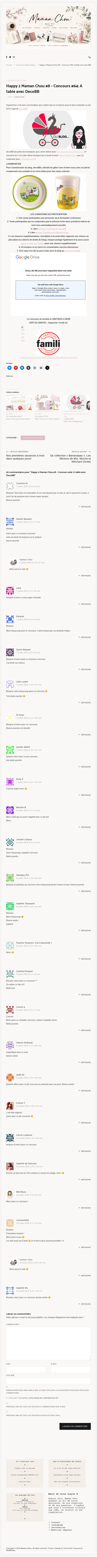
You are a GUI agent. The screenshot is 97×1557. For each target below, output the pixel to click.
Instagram (57, 1525)
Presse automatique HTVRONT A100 (25, 1475)
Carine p (20, 1007)
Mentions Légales (61, 1530)
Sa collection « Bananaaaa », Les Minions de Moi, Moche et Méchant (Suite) (70, 457)
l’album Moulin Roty (68, 155)
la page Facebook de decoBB (52, 229)
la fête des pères (27, 159)
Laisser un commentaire (75, 1426)
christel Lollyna (24, 839)
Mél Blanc (21, 1192)
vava (18, 588)
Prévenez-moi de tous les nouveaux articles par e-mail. (33, 1415)
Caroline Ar (22, 483)
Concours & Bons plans (16, 80)
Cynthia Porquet (24, 971)
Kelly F (19, 779)
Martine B (21, 807)
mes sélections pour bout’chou (70, 152)
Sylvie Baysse (23, 650)
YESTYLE (25, 1500)
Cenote (57, 1548)
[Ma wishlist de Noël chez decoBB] (19, 402)
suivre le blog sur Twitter (32, 243)
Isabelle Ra (22, 1288)
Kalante (20, 616)
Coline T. (20, 1103)
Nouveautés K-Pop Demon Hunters (67, 1475)
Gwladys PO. (22, 875)
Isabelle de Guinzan (26, 1163)
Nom (8, 1364)
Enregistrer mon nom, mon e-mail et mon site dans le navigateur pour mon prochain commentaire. (47, 1391)
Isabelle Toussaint (25, 903)
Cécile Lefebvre (24, 1135)
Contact (55, 1522)
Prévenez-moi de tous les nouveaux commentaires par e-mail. (36, 1407)
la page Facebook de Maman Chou (52, 232)
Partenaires (58, 1527)
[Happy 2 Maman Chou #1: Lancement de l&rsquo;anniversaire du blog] (77, 402)
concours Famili (72, 251)
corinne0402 (22, 1220)
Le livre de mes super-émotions (67, 1468)
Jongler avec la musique (25, 1468)
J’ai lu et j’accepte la (34, 1398)
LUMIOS (25, 1507)
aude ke (20, 1075)
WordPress (10, 1550)
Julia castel (22, 682)
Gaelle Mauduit (24, 519)
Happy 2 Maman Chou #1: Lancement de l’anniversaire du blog (76, 413)
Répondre (86, 507)
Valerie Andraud (24, 1043)
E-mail (54, 1364)
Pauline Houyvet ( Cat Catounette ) (34, 943)
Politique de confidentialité (44, 1398)
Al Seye (20, 715)
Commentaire (13, 1324)
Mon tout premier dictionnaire (67, 1482)
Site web (10, 1375)
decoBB (22, 109)
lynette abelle (23, 747)
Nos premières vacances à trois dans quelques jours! (25, 455)
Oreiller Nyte (25, 1482)
